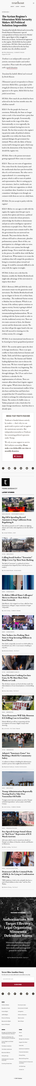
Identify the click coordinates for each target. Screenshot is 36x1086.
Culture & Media (5, 1005)
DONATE (23, 6)
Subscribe (21, 1045)
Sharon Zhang (7, 887)
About (20, 1032)
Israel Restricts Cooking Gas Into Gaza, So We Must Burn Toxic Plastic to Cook (16, 678)
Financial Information (23, 1052)
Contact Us (21, 1069)
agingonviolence (21, 767)
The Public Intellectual (7, 1049)
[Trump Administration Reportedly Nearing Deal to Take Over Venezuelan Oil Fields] (18, 778)
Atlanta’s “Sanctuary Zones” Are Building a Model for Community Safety (16, 756)
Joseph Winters (8, 533)
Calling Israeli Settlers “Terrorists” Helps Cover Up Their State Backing (17, 558)
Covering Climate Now (7, 1063)
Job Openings (22, 1066)
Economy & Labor (22, 1005)
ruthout (16, 651)
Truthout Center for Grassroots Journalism (26, 1062)
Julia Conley (7, 611)
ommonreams (15, 611)
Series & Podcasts (6, 1024)
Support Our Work (23, 1042)
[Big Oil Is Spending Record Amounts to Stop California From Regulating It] (18, 504)
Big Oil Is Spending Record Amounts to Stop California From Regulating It (16, 520)
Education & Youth (6, 1008)
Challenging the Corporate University (8, 1059)
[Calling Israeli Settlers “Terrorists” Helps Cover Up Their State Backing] (18, 544)
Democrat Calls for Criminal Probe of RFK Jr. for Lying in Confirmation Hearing (18, 874)
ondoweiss (17, 570)
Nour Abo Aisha (8, 691)
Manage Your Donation (24, 1039)
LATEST (17, 6)
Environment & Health (18, 514)
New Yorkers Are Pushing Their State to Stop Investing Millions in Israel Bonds (17, 638)
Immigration (9, 712)
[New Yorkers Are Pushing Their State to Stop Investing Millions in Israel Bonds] (18, 622)
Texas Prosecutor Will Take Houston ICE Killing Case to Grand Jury (18, 717)
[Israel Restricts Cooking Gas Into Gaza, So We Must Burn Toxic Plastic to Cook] (18, 662)
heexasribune (15, 728)
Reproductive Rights (6, 1021)
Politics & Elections (12, 868)
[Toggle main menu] (34, 3)
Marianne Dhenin (8, 651)
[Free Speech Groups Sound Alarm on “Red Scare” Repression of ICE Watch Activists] (18, 819)
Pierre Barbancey (8, 52)
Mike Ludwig (7, 847)
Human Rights (10, 592)
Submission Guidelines (24, 1049)
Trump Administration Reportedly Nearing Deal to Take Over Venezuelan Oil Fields (17, 794)
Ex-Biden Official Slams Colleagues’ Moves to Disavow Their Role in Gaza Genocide (17, 598)
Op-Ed (3, 554)
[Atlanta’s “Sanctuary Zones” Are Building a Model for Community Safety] (18, 740)
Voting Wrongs (5, 1056)
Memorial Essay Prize (24, 1058)
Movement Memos (6, 1052)
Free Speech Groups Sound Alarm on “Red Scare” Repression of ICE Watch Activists (17, 834)
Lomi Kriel (6, 729)
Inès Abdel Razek (8, 570)
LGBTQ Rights (5, 1014)
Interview (5, 12)
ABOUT (12, 6)
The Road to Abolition (6, 1046)
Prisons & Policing (11, 828)
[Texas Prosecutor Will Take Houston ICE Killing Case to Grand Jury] (18, 702)
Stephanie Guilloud (9, 767)
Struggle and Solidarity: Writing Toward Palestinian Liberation (9, 1033)
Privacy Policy (22, 1055)
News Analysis (6, 514)
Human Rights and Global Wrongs (7, 1042)
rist (14, 533)
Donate (20, 1035)
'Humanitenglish (19, 52)
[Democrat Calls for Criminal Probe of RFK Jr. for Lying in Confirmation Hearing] (18, 859)
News (3, 592)
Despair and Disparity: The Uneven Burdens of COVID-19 (8, 1037)
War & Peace (10, 554)
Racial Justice (21, 1018)
